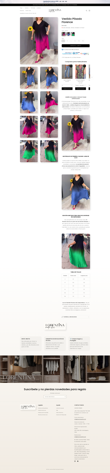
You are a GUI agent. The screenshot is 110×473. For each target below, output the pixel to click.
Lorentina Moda (52, 469)
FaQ (57, 410)
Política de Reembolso (43, 408)
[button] (21, 8)
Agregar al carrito (67, 88)
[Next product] (92, 77)
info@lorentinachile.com (80, 419)
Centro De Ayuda (60, 408)
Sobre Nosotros (59, 412)
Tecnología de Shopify (60, 469)
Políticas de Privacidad (43, 412)
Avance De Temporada (61, 414)
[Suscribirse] (65, 396)
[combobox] (67, 85)
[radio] (64, 34)
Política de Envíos (42, 410)
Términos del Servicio (43, 414)
